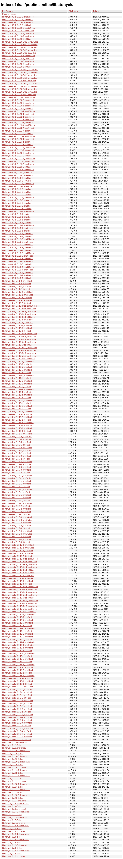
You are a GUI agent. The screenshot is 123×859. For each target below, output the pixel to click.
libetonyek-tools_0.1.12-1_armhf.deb (17, 637)
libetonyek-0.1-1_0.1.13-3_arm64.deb (18, 161)
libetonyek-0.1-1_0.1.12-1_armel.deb (18, 117)
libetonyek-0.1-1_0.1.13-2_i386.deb (17, 156)
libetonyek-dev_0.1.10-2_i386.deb (16, 303)
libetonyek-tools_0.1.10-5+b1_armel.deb (19, 592)
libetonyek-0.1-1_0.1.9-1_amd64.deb (18, 225)
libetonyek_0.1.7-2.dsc (12, 815)
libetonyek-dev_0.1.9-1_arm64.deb (17, 492)
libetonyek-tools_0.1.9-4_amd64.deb (17, 728)
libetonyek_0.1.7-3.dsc (12, 820)
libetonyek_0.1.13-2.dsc (12, 792)
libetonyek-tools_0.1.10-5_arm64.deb (18, 617)
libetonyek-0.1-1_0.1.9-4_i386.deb (16, 278)
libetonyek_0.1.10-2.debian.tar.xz (16, 751)
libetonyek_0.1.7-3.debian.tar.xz (15, 817)
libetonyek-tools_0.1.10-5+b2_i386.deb (19, 612)
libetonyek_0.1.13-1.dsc (12, 787)
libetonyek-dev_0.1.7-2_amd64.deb (17, 448)
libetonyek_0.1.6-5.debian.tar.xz (15, 804)
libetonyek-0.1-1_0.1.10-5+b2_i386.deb (19, 95)
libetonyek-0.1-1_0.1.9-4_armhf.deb (17, 275)
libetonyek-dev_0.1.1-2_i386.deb (16, 289)
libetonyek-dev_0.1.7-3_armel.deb (16, 467)
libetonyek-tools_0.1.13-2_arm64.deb (18, 667)
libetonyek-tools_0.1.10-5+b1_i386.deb (19, 598)
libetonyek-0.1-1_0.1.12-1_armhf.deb (18, 120)
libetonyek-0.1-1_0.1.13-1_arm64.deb (18, 139)
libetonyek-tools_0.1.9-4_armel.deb (17, 734)
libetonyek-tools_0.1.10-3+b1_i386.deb (19, 570)
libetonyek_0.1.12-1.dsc (12, 773)
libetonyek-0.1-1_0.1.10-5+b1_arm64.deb (19, 72)
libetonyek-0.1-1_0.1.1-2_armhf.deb (17, 22)
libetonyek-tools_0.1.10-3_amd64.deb (18, 573)
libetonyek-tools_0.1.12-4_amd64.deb (18, 642)
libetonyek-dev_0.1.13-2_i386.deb (16, 420)
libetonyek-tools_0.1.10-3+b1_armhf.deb (19, 567)
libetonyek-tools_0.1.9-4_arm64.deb (17, 731)
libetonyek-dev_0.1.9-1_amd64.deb (17, 489)
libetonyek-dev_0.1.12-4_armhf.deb (17, 395)
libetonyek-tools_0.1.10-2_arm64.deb (18, 548)
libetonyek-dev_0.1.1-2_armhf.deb (16, 286)
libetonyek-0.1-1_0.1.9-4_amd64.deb (18, 267)
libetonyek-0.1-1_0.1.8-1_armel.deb (17, 217)
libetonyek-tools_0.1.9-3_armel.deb (17, 720)
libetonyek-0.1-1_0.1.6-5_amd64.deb (18, 170)
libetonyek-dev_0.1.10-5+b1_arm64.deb (19, 336)
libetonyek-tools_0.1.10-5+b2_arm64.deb (19, 603)
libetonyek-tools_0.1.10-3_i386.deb (17, 584)
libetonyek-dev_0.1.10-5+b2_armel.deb (19, 353)
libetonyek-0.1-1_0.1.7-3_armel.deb (17, 203)
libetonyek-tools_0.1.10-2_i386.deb (17, 556)
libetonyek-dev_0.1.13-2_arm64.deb (17, 414)
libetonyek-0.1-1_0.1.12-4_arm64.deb (18, 128)
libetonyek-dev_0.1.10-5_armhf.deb (17, 370)
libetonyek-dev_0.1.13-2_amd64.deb (18, 411)
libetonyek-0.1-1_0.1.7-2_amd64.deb (18, 184)
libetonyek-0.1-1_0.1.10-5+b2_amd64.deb (20, 83)
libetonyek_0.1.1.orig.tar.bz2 (14, 748)
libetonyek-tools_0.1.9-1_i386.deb (16, 698)
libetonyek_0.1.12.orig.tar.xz (14, 781)
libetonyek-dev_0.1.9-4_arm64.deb (17, 534)
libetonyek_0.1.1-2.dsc (12, 745)
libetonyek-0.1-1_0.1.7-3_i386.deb (16, 209)
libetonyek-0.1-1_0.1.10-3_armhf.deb (18, 64)
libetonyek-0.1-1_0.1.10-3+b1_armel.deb (19, 47)
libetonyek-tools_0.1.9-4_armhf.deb (17, 737)
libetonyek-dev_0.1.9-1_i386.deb (16, 500)
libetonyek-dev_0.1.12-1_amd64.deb (18, 375)
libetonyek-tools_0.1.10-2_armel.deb (17, 551)
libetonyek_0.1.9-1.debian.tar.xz (15, 834)
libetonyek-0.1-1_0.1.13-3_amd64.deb (18, 159)
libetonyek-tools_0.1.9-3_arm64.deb (17, 717)
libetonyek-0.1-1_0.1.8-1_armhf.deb (17, 220)
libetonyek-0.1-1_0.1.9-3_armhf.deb (17, 261)
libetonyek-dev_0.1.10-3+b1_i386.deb (18, 317)
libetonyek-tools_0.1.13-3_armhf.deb (17, 681)
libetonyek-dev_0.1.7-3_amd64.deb (17, 462)
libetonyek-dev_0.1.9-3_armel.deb (16, 523)
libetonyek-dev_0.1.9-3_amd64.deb (17, 517)
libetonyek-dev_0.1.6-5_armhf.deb (16, 442)
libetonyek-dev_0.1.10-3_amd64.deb (18, 320)
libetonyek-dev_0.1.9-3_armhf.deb (16, 526)
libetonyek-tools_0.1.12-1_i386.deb (17, 640)
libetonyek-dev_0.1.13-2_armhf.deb (17, 417)
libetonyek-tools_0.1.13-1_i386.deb (17, 662)
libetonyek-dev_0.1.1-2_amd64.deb (17, 281)
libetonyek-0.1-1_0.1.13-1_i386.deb (17, 145)
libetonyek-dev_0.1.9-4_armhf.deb (16, 539)
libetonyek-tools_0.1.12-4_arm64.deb (18, 645)
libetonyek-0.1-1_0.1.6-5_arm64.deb (17, 172)
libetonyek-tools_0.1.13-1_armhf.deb (17, 659)
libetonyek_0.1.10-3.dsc (12, 759)
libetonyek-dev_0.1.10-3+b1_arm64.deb (19, 309)
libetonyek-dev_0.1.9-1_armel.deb (16, 495)
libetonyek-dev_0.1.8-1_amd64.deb (17, 476)
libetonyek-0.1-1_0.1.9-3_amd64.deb (18, 253)
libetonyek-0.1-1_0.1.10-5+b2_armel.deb (19, 89)
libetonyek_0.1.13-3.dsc (12, 798)
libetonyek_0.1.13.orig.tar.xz (14, 801)
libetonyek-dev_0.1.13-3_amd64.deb (18, 423)
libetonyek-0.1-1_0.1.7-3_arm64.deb (17, 200)
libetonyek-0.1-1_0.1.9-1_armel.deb (17, 231)
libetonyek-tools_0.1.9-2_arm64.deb (17, 703)
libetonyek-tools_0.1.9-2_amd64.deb (17, 701)
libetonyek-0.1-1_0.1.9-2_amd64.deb (18, 239)
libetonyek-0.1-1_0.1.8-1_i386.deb (16, 223)
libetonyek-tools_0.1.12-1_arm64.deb (18, 631)
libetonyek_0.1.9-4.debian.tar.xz (15, 851)
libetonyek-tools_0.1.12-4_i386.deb (17, 651)
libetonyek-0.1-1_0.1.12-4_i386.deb (17, 134)
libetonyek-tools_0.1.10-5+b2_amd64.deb (20, 601)
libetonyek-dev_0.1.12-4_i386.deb (16, 398)
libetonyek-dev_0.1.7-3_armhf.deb (16, 470)
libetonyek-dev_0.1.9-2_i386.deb (16, 514)
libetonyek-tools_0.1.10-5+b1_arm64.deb (19, 589)
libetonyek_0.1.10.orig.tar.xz (14, 767)
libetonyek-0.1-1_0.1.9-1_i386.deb (16, 236)
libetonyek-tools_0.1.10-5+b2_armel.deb (19, 606)
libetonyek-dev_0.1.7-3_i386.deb (16, 473)
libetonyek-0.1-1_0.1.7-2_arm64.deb (17, 186)
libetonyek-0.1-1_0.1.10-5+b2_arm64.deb (19, 86)
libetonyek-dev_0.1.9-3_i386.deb (16, 528)
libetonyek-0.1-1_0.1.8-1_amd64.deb (18, 211)
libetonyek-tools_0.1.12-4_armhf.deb (17, 648)
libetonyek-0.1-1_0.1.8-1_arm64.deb (17, 214)
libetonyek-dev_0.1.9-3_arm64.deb (17, 520)
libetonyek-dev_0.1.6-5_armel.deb (16, 439)
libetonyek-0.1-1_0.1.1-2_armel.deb (17, 20)
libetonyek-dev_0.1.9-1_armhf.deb (16, 498)
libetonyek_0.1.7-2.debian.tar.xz (15, 812)
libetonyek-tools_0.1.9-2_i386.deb (16, 712)
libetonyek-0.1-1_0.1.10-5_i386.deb (17, 109)
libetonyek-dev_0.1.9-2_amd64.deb (17, 503)
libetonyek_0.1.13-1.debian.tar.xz (16, 784)
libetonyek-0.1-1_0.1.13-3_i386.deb (17, 167)
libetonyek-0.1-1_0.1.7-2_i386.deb (16, 195)
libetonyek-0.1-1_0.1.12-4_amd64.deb (18, 125)
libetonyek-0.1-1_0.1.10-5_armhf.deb (18, 106)
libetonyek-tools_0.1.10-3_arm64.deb (18, 576)
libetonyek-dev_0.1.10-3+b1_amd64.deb (19, 306)
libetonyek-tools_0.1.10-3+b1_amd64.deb (20, 559)
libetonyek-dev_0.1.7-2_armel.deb (16, 453)
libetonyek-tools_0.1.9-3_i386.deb (16, 726)
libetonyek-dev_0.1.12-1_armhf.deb (17, 384)
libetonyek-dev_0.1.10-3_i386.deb (16, 331)
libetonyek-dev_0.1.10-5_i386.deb (16, 373)
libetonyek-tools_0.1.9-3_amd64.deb (17, 715)
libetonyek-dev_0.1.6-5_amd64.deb (17, 434)
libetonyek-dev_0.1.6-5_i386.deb (16, 445)
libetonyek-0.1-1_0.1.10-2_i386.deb (17, 39)
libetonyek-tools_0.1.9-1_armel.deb (17, 692)
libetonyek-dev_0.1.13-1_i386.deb (16, 409)
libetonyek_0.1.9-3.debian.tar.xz (15, 845)
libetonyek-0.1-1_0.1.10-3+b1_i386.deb (19, 53)
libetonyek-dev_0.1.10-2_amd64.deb (18, 292)
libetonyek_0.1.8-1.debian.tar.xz (15, 826)
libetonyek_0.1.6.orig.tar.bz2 (14, 809)
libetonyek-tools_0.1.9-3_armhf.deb (17, 723)
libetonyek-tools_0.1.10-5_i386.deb (17, 626)
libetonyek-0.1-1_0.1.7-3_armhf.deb (17, 206)
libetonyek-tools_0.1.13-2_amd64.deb (18, 665)
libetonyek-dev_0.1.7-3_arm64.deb (17, 464)
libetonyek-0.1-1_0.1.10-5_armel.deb (18, 103)
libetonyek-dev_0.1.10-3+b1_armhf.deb (19, 314)
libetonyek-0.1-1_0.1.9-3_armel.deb (17, 259)
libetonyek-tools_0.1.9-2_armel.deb (17, 706)
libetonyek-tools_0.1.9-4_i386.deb (16, 740)
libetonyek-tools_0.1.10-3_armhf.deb (17, 581)
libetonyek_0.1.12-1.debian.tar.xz (16, 770)
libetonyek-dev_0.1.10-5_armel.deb (17, 367)
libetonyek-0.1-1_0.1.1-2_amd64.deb (18, 17)
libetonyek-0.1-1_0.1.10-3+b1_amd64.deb (20, 42)
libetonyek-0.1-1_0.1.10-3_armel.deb (18, 61)
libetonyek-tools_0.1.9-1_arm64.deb (17, 690)
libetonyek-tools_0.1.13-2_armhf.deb (17, 670)
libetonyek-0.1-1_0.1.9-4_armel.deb (17, 273)
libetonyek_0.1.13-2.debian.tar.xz (16, 790)
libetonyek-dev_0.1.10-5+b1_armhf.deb (19, 342)
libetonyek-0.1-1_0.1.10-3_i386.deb (17, 67)
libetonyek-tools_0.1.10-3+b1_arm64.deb (19, 562)
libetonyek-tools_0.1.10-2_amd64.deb (18, 545)
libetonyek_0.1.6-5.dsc (12, 806)
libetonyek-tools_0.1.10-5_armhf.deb (17, 623)
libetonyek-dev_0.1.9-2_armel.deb (16, 509)
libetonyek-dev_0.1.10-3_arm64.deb (17, 323)
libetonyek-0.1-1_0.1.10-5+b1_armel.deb (19, 75)
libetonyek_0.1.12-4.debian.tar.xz (16, 776)
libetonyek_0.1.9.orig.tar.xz (13, 856)
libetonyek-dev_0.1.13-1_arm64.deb (17, 403)
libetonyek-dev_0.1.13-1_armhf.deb (17, 406)
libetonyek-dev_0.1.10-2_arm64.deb (17, 295)
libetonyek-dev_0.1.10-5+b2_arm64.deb (19, 350)
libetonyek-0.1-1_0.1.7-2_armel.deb (17, 189)
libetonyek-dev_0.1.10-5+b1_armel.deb (19, 339)
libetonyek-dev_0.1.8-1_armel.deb (16, 481)
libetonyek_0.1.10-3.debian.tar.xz (16, 756)
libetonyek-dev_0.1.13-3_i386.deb (16, 431)
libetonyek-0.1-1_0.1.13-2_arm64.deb (18, 150)
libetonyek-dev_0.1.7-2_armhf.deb (16, 456)
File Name (6, 11)
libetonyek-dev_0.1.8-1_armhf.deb (16, 484)
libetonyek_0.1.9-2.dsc (12, 842)
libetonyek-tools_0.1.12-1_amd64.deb (18, 628)
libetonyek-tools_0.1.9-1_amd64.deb (17, 687)
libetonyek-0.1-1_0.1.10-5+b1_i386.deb (19, 81)
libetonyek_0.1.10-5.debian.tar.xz (16, 762)
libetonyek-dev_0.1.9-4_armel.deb (16, 537)
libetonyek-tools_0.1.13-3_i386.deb (17, 684)
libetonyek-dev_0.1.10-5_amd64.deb (18, 362)
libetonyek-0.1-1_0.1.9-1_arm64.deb (17, 228)
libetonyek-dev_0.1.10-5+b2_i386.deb (18, 359)
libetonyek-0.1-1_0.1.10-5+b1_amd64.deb (20, 70)
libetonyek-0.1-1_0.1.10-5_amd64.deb (18, 97)
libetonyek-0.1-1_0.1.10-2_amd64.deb (18, 28)
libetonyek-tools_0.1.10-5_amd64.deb (18, 614)
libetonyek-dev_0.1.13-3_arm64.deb (17, 425)
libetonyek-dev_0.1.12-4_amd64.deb (18, 389)
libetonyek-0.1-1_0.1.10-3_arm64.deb (18, 59)
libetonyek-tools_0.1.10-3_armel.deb (17, 578)
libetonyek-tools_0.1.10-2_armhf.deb (17, 553)
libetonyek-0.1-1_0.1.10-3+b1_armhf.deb (19, 50)
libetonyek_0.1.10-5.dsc (12, 765)
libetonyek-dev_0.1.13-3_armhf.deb (17, 428)
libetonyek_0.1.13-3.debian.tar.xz (16, 795)
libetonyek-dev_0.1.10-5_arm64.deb (17, 364)
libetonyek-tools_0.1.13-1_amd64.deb (18, 653)
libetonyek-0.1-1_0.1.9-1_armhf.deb (17, 234)
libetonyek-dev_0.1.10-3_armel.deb (17, 325)
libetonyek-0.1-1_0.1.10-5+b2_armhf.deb (19, 92)
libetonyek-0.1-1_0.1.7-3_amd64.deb (18, 197)
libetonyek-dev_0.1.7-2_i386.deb (16, 459)
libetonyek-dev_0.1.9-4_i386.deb (16, 542)
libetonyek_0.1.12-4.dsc (12, 778)
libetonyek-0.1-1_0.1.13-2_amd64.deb (18, 148)
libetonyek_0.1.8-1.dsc (12, 829)
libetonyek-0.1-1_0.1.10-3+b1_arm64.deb (19, 45)
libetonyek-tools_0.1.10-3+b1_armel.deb (19, 564)
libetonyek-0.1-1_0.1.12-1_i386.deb (17, 122)
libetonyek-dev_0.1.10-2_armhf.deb (17, 300)
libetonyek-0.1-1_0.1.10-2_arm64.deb (18, 31)
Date (95, 11)
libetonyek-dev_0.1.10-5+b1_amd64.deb (19, 334)
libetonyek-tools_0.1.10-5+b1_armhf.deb (19, 595)
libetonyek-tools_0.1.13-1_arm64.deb (18, 656)
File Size (72, 11)
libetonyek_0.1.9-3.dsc (12, 848)
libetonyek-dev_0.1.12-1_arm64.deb (17, 378)
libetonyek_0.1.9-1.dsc (12, 837)
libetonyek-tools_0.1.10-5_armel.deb (17, 620)
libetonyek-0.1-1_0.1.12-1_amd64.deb (18, 111)
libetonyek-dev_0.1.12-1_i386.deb (16, 387)
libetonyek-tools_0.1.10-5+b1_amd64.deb (20, 587)
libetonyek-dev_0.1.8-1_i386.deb (16, 487)
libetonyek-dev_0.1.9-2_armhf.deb (16, 512)
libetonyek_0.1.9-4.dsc (12, 854)
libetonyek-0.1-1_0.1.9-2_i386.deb (16, 250)
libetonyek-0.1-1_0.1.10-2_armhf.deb (18, 36)
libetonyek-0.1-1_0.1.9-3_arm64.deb (17, 256)
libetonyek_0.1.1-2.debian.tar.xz (15, 742)
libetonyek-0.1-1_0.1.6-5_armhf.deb (17, 178)
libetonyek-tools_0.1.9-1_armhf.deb (17, 695)
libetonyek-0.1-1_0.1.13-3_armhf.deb (18, 164)
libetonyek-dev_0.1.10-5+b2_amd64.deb (19, 348)
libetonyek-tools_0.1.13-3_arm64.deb (18, 678)
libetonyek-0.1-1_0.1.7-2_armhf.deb (17, 192)
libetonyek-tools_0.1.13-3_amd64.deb (18, 676)
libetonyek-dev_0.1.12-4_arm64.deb (17, 392)
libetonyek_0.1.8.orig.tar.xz (13, 831)
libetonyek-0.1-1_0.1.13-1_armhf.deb (18, 142)
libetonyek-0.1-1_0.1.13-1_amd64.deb (18, 136)
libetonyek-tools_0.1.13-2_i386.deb (17, 673)
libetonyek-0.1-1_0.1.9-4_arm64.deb (17, 270)
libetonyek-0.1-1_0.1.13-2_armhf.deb (18, 153)
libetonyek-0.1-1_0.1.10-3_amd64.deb (18, 56)
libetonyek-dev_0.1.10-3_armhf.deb (17, 328)
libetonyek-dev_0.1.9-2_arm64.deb (17, 506)
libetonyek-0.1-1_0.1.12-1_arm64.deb (18, 114)
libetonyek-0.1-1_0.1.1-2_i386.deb (16, 25)
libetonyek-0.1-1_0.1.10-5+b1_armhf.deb (19, 78)
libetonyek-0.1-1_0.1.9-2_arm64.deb (17, 242)
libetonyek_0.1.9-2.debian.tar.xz (15, 840)
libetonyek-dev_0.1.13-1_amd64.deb (18, 400)
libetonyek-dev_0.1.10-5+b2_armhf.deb (19, 356)
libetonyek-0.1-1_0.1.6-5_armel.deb (17, 175)
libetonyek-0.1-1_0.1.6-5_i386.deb (16, 181)
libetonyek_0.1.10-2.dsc (12, 754)
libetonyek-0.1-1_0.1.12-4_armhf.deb (18, 131)
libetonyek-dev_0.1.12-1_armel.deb (17, 381)
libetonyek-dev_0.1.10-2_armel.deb (17, 298)
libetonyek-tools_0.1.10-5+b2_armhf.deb (19, 609)
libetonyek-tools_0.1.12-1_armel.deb (17, 634)
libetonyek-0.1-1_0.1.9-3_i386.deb (16, 264)
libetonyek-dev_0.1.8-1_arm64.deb (17, 478)
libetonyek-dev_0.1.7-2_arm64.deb (17, 450)
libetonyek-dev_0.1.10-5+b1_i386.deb (18, 345)
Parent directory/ (9, 14)
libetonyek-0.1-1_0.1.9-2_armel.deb (17, 245)
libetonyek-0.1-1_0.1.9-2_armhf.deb (17, 247)
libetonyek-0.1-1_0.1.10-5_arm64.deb (18, 100)
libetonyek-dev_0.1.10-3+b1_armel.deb (19, 312)
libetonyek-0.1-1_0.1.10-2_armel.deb (18, 33)
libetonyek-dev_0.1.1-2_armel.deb (16, 284)
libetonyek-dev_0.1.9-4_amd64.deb (17, 531)
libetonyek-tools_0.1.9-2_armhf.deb (17, 709)
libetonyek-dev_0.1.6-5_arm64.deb (17, 437)
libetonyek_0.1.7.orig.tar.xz (13, 823)
